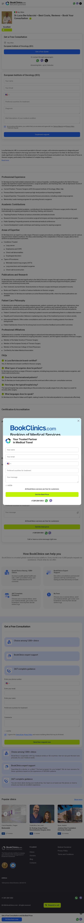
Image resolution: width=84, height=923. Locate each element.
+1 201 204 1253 (37, 501)
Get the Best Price (42, 494)
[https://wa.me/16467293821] (46, 500)
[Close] (78, 421)
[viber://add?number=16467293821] (50, 500)
